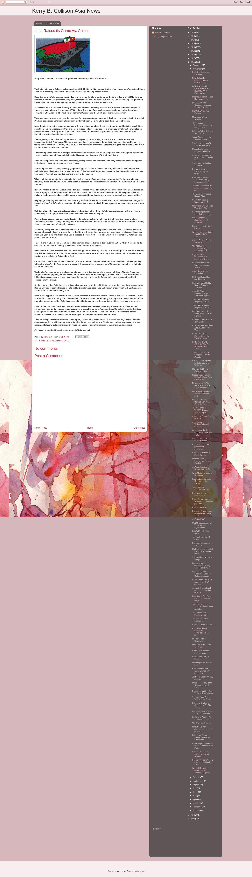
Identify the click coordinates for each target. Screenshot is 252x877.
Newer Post (40, 428)
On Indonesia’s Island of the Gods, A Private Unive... (202, 551)
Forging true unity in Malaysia (200, 658)
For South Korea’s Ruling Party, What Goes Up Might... (201, 402)
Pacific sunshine (199, 507)
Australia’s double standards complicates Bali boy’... (200, 631)
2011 (193, 62)
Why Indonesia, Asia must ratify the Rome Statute (202, 432)
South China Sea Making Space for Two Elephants (200, 336)
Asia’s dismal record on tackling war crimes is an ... (202, 157)
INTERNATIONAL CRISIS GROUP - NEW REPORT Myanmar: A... (200, 89)
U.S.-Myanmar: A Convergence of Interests (200, 220)
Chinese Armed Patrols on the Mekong (202, 439)
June (195, 792)
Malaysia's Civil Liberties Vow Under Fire (202, 207)
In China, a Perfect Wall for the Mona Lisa (202, 718)
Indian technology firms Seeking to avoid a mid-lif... (202, 685)
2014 (193, 51)
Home (90, 428)
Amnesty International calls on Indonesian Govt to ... (201, 590)
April (195, 799)
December (197, 65)
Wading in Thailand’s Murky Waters (201, 454)
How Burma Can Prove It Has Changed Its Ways (201, 598)
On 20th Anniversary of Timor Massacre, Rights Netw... (202, 525)
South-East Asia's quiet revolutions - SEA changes (202, 582)
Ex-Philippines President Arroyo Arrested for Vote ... (202, 327)
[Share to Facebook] (84, 336)
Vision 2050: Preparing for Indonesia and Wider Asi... (201, 363)
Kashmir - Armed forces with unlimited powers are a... (202, 513)
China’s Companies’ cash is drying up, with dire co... (200, 754)
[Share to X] (81, 336)
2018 (193, 36)
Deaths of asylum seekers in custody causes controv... (201, 565)
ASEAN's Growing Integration (200, 272)
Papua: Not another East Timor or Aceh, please (202, 692)
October (196, 777)
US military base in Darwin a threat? (200, 201)
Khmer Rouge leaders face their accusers (201, 213)
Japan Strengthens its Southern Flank (201, 138)
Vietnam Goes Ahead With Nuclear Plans (201, 698)
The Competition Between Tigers (200, 614)
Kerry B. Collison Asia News (66, 11)
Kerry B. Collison (162, 32)
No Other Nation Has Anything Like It (201, 278)
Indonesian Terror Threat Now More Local (202, 98)
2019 (193, 32)
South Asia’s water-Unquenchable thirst (201, 300)
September (198, 781)
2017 (193, 40)
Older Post (139, 428)
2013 (193, 54)
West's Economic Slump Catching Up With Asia (202, 234)
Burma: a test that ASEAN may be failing (200, 171)
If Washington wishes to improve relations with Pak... (202, 745)
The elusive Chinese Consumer (200, 620)
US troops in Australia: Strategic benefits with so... (201, 265)
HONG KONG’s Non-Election (201, 112)
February (197, 807)
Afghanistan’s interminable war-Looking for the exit (201, 256)
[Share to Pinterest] (87, 336)
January (196, 810)
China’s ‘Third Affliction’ (202, 625)
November (197, 69)
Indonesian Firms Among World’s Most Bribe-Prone (202, 737)
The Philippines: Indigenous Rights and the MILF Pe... (201, 248)
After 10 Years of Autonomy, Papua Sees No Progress (201, 293)
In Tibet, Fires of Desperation (199, 640)
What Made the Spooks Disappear (202, 474)
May (195, 796)
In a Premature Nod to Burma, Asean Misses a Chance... (202, 285)
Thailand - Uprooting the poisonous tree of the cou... (202, 188)
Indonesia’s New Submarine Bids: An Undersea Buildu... (201, 573)
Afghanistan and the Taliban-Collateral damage (200, 424)
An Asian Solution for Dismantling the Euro (202, 468)
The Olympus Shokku (201, 723)
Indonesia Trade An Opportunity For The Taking (201, 705)
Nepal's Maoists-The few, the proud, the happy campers (201, 385)
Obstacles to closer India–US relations (201, 150)
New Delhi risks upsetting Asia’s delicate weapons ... (201, 80)
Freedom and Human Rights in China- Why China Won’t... (202, 377)
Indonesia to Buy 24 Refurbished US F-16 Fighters (202, 313)
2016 (193, 43)
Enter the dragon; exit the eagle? (201, 73)
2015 (193, 47)
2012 (193, 58)
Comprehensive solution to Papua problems (202, 712)
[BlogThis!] (79, 336)
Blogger (140, 871)
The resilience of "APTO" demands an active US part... (202, 410)
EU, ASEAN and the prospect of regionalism (200, 446)
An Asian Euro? (198, 519)
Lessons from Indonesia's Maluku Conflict (201, 461)
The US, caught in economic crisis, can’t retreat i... (202, 606)
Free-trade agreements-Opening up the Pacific (202, 481)
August (196, 785)
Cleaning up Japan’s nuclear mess (200, 652)
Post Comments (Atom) (95, 437)
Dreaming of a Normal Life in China (201, 494)
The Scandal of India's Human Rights (201, 195)
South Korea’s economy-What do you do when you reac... (202, 501)
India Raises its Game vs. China (55, 341)
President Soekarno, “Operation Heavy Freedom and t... (200, 179)
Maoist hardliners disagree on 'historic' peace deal (201, 729)
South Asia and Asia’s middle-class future (201, 144)
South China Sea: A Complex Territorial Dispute (201, 354)
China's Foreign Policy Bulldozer (201, 241)
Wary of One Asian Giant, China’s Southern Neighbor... (202, 770)
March (196, 803)
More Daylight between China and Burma (201, 370)
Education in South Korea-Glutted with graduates (201, 671)
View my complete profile (162, 36)
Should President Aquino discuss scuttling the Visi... (202, 762)
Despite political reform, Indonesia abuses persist (202, 393)
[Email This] (76, 336)
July (195, 788)
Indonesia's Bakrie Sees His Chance (202, 132)
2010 (193, 815)
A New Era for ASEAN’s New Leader (202, 320)
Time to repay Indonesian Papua (201, 488)
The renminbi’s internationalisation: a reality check (202, 125)
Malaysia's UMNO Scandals (199, 118)
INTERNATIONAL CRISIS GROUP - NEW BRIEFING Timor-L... (200, 345)
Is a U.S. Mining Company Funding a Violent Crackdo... (201, 105)
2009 (193, 819)
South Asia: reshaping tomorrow (201, 164)
